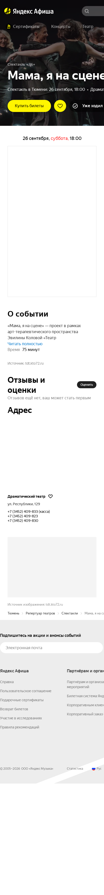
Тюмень (13, 725)
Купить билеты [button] (29, 105)
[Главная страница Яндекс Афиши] (7, 11)
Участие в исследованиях (21, 830)
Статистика (75, 880)
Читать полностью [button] (25, 379)
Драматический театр (26, 532)
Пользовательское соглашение (25, 802)
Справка (7, 793)
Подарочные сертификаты (22, 811)
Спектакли (70, 725)
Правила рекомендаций (19, 839)
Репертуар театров (40, 725)
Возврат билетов (14, 821)
